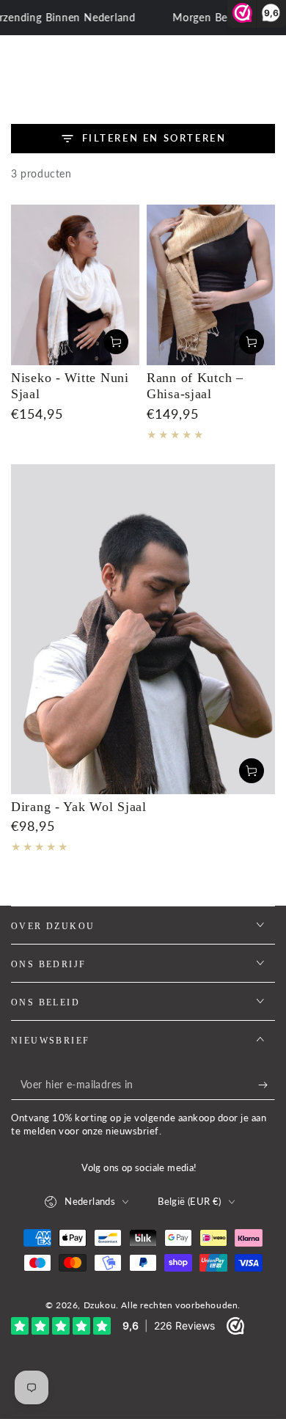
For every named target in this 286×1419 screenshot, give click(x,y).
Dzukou (100, 1304)
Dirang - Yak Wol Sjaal (79, 806)
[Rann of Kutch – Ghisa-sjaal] (211, 285)
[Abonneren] (266, 1085)
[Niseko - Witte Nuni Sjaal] (75, 285)
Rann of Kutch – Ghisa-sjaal (195, 386)
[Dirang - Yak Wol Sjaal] (143, 629)
